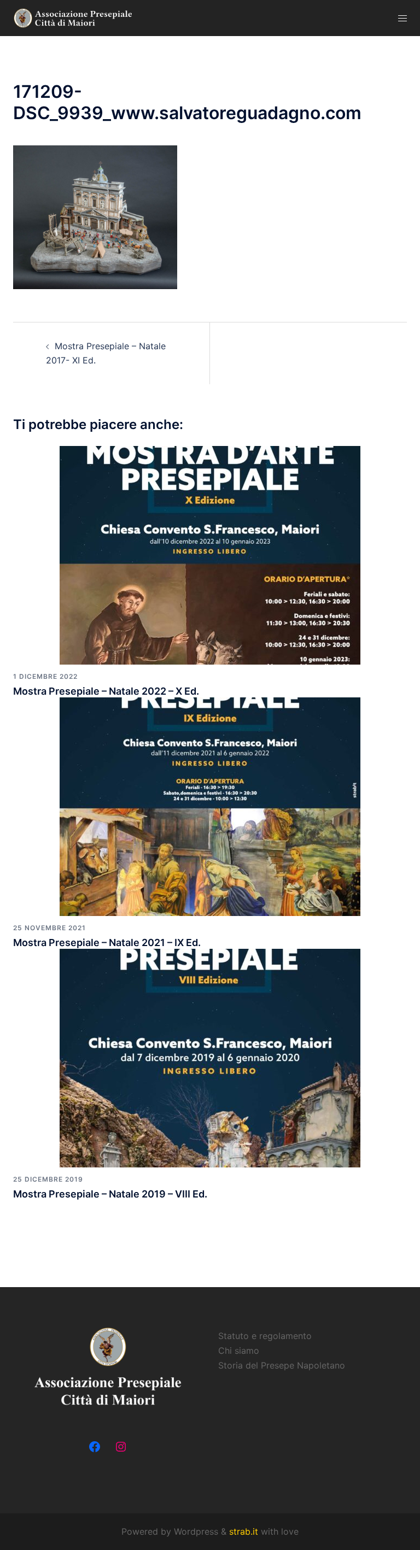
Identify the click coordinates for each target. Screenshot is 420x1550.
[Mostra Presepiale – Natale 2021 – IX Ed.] (210, 805)
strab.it (245, 1531)
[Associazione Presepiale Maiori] (73, 17)
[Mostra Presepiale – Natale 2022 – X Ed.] (210, 554)
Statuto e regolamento (265, 1335)
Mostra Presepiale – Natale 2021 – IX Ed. (107, 942)
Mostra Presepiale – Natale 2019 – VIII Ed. (110, 1194)
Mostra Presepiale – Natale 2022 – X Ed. (106, 691)
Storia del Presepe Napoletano (281, 1365)
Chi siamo (238, 1350)
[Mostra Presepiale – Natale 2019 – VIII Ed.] (210, 1057)
